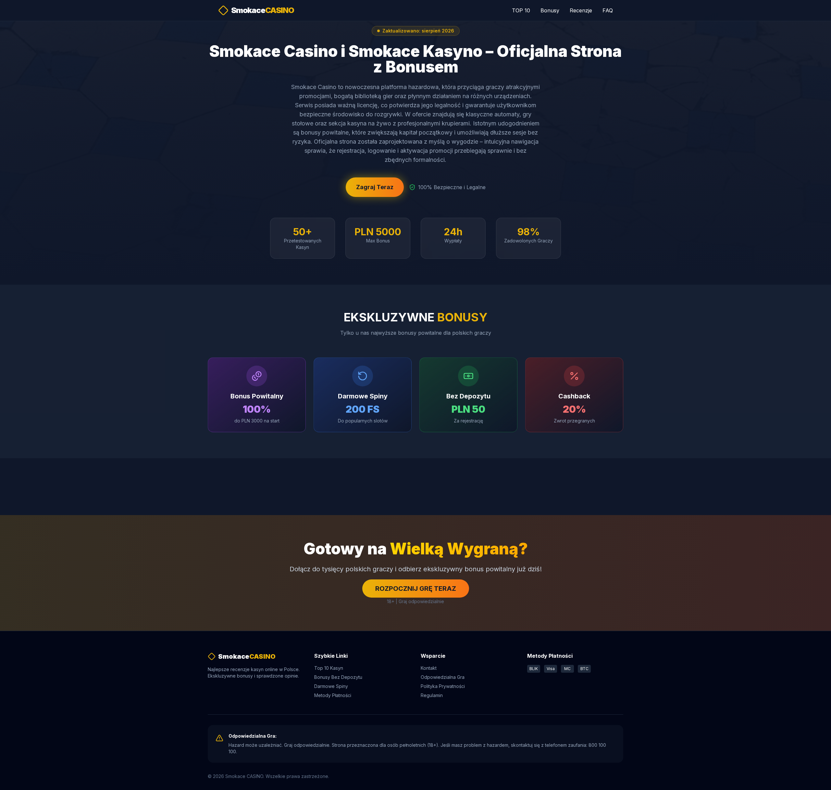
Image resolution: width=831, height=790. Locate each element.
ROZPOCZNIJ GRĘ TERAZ (415, 588)
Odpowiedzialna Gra (443, 677)
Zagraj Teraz (374, 187)
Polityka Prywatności (443, 686)
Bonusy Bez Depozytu (338, 677)
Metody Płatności (332, 695)
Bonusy (549, 10)
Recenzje (581, 10)
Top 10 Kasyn (328, 668)
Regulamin (432, 695)
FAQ (607, 10)
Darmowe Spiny (331, 686)
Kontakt (429, 668)
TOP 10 (521, 10)
